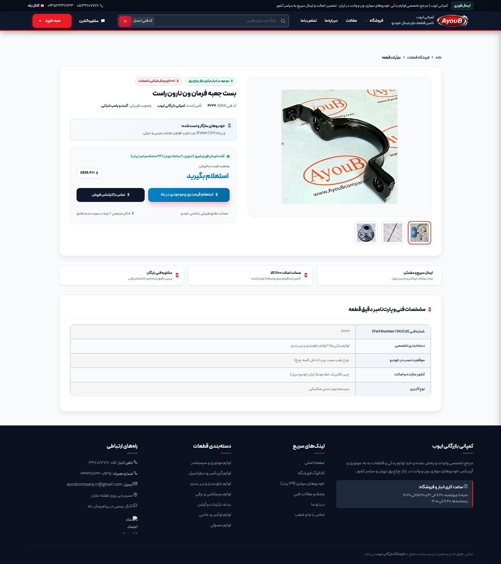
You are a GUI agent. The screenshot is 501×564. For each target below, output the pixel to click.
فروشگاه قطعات (418, 57)
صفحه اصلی (314, 463)
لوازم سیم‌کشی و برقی (213, 494)
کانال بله (33, 6)
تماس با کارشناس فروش (108, 195)
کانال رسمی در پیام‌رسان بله (110, 506)
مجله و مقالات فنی (309, 494)
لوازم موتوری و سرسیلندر (211, 463)
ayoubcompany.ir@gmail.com (94, 484)
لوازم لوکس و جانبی (215, 514)
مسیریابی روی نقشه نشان (112, 495)
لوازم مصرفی (220, 525)
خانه (438, 57)
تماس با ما (309, 21)
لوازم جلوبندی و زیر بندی (210, 483)
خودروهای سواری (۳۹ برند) (302, 483)
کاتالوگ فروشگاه (311, 473)
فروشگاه (376, 21)
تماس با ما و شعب (310, 514)
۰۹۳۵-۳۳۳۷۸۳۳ (96, 474)
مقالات (351, 21)
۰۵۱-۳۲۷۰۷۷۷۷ (102, 463)
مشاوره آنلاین (89, 21)
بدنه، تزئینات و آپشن (214, 504)
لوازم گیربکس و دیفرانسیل (209, 473)
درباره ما (331, 21)
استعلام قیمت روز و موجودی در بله (187, 194)
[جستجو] (125, 21)
